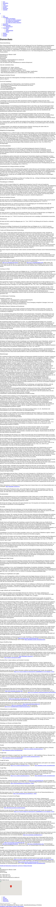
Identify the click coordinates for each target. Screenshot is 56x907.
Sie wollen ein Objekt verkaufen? (13, 22)
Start (4, 1)
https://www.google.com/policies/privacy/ (33, 749)
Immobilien (5, 3)
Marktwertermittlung (10, 18)
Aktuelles (5, 9)
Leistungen (5, 5)
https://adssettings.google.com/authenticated (12, 750)
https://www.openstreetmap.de (36, 780)
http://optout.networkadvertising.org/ (31, 704)
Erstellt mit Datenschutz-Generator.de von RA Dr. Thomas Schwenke (16, 865)
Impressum (5, 8)
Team (4, 4)
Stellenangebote (9, 30)
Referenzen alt (9, 26)
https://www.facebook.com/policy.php (14, 691)
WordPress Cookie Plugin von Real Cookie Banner (12, 906)
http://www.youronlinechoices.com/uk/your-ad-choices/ (17, 706)
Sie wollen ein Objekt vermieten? (13, 20)
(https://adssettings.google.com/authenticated (34, 639)
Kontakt (5, 7)
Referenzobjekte (6, 25)
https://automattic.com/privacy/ (13, 486)
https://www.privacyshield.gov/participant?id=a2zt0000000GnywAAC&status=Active (34, 671)
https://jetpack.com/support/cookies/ (12, 657)
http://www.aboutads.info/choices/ (10, 262)
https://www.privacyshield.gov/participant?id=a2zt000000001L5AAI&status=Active (33, 859)
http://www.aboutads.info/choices (19, 705)
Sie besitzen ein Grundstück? (12, 21)
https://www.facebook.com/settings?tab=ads (19, 698)
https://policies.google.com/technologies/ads (28, 638)
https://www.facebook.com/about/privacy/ (32, 834)
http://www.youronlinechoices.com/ (35, 262)
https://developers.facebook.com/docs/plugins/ (14, 807)
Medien (4, 33)
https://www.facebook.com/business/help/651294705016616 (42, 692)
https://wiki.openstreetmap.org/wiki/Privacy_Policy (22, 783)
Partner (7, 31)
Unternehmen (6, 27)
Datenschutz (6, 901)
